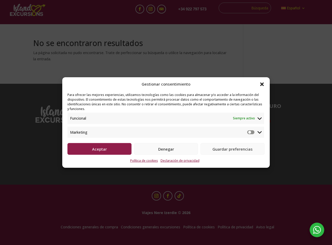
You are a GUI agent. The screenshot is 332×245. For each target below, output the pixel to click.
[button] (262, 84)
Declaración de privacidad (180, 160)
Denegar (166, 149)
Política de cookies (144, 160)
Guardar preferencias (232, 149)
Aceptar (99, 149)
